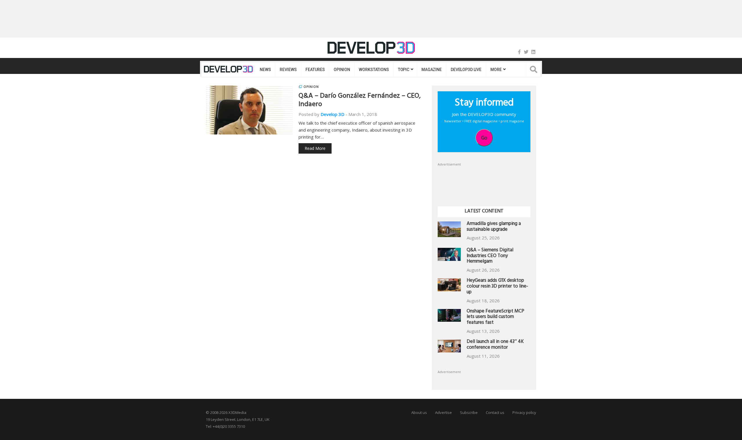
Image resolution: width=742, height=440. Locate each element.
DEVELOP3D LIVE (466, 69)
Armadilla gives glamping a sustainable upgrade (494, 227)
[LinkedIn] (533, 52)
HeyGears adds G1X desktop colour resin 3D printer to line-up (497, 287)
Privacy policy (524, 412)
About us (419, 412)
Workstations (374, 69)
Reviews (288, 69)
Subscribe (469, 412)
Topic (403, 69)
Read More (315, 148)
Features (315, 69)
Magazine (431, 69)
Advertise (443, 412)
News (265, 69)
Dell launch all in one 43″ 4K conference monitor (495, 345)
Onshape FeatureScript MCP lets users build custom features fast (495, 317)
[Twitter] (526, 52)
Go (484, 137)
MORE (495, 69)
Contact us (495, 412)
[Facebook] (519, 52)
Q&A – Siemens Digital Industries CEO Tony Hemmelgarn (490, 256)
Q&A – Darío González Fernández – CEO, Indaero (360, 101)
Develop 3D (332, 114)
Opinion (342, 69)
